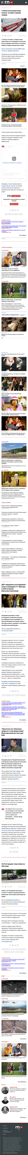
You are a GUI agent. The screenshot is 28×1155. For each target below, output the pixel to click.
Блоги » (3, 1084)
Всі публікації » (22, 1081)
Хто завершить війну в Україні (10, 525)
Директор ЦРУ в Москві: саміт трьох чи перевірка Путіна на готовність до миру (17, 1100)
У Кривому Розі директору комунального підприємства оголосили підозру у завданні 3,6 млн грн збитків (13, 565)
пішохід (17, 952)
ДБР (13, 695)
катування (8, 695)
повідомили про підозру (8, 186)
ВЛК (10, 851)
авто (14, 949)
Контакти (5, 1128)
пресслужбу (13, 902)
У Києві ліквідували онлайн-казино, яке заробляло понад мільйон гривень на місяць (13, 226)
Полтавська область (21, 949)
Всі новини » (23, 235)
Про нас (5, 1125)
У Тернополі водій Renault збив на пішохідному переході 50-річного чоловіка (12, 960)
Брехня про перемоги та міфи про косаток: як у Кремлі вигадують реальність (18, 1090)
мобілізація (15, 851)
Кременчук (6, 952)
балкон (20, 214)
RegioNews (16, 51)
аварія (12, 952)
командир (22, 695)
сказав (16, 777)
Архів (4, 1134)
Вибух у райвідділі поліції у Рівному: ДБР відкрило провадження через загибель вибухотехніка (13, 573)
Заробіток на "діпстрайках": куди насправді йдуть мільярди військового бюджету (18, 1110)
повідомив (9, 49)
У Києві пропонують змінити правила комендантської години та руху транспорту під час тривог (13, 542)
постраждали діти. (7, 941)
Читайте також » (6, 220)
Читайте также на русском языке (22, 35)
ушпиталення (5, 949)
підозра (17, 695)
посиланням (5, 630)
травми (10, 214)
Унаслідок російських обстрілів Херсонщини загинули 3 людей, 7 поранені (13, 513)
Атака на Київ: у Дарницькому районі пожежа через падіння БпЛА (11, 506)
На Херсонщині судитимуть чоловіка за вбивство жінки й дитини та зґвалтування (13, 519)
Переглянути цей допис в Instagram (12, 162)
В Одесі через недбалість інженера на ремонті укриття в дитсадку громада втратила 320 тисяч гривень (12, 550)
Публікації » (4, 1041)
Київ (6, 214)
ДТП (10, 949)
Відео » (3, 976)
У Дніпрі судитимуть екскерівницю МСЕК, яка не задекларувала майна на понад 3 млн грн (13, 703)
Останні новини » (6, 502)
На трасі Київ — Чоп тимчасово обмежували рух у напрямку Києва (13, 557)
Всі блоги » (23, 1117)
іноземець (15, 214)
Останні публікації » (7, 247)
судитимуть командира (8, 683)
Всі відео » (23, 1038)
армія (3, 695)
